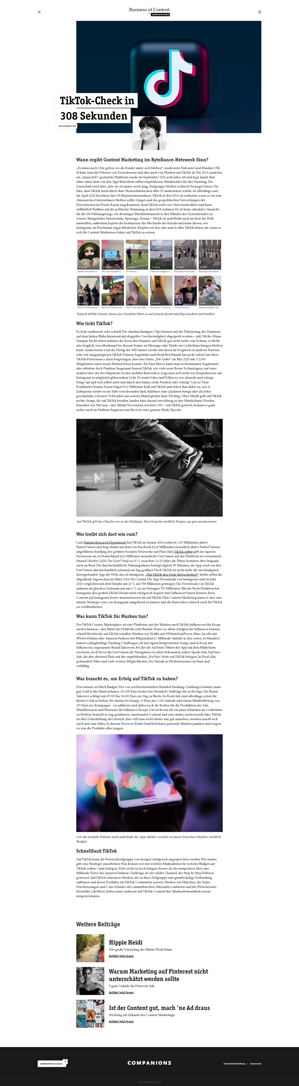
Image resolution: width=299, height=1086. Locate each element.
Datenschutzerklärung (234, 1063)
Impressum (255, 1063)
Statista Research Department (105, 542)
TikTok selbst (183, 552)
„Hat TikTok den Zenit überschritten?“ (172, 575)
